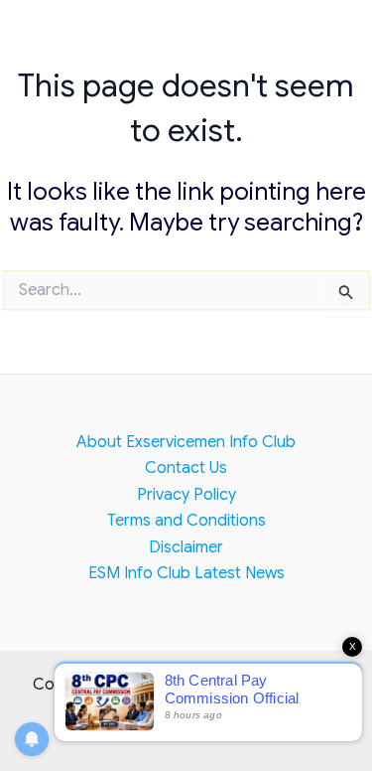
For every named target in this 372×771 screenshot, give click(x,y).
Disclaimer (186, 547)
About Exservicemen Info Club (186, 442)
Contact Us (186, 468)
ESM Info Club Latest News (186, 573)
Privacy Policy (186, 495)
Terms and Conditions (186, 521)
